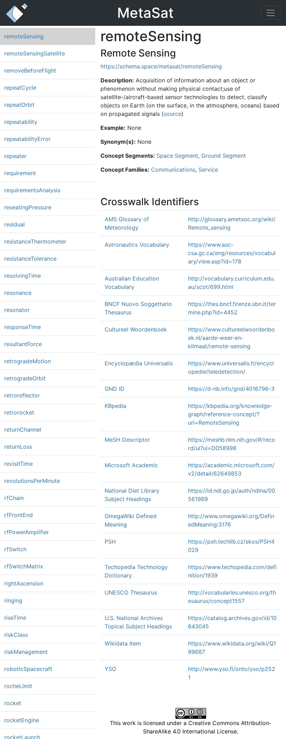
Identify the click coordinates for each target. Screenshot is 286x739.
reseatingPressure (27, 207)
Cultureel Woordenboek (136, 329)
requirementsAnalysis (32, 190)
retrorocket (19, 412)
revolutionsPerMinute (32, 480)
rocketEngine (21, 720)
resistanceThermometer (35, 241)
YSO (110, 668)
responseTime (22, 326)
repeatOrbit (19, 104)
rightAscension (23, 583)
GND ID (115, 388)
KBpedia (115, 405)
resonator (17, 309)
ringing (13, 600)
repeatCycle (20, 87)
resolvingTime (22, 275)
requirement (20, 173)
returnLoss (18, 446)
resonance (17, 292)
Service (208, 169)
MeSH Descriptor (127, 439)
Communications (173, 169)
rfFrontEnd (18, 515)
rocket (12, 703)
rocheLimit (18, 685)
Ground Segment (223, 155)
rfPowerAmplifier (26, 532)
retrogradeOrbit (25, 378)
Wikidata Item (123, 643)
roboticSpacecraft (28, 668)
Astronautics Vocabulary (137, 244)
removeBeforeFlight (30, 70)
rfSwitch (15, 549)
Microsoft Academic (131, 465)
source (172, 113)
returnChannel (22, 429)
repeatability (20, 121)
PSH (110, 541)
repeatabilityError (27, 138)
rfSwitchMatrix (23, 566)
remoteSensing (24, 36)
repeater (15, 155)
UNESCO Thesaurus (131, 592)
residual (14, 224)
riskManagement (26, 651)
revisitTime (18, 463)
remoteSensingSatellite (34, 53)
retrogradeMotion (27, 361)
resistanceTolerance (30, 258)
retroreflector (22, 395)
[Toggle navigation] (270, 13)
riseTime (15, 617)
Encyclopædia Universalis (139, 363)
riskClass (16, 634)
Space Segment (177, 155)
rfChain (14, 497)
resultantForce (23, 344)
